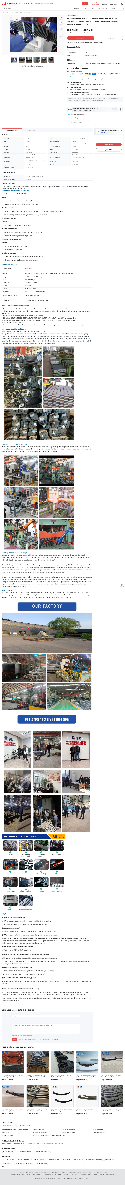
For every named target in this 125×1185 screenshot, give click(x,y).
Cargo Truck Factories (38, 1159)
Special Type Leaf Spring (68, 1129)
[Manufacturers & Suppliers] (11, 3)
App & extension (102, 9)
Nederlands (65, 1174)
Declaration (80, 1178)
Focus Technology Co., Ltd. (51, 1178)
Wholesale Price (65, 1172)
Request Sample (98, 42)
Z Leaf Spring (66, 1159)
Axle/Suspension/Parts (38, 1129)
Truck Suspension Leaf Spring (94, 1159)
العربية (71, 1174)
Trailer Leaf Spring (6, 1132)
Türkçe (95, 1174)
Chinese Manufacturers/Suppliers (42, 1172)
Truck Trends (29, 1163)
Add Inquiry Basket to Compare (33, 66)
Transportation (9, 12)
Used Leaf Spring (78, 1159)
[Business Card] (121, 137)
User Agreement (72, 1178)
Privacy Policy (88, 1178)
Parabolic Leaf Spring (7, 1135)
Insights (105, 1172)
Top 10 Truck (18, 1163)
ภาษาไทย (90, 1174)
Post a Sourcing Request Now (49, 1039)
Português (34, 1174)
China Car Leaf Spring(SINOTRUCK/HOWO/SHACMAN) (46, 1135)
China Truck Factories (8, 1159)
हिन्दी (85, 1174)
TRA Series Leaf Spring (99, 1132)
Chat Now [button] (111, 38)
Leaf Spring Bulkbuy (41, 1163)
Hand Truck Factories (23, 1159)
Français (40, 1174)
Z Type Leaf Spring (98, 1129)
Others (64, 1135)
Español (28, 1174)
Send (14, 1039)
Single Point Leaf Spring (68, 1132)
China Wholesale (55, 1172)
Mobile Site (99, 1172)
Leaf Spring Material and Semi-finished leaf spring (15, 1129)
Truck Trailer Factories (54, 1159)
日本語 (81, 1174)
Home (3, 12)
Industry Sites (73, 1172)
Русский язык (47, 1174)
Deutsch (59, 1174)
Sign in (121, 4)
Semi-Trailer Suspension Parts (42, 1151)
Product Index (92, 1172)
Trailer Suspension (27, 12)
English (22, 1174)
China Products (29, 1172)
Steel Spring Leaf (7, 1163)
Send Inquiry (81, 38)
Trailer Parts (18, 12)
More (3, 1166)
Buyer (84, 9)
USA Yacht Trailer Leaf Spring (39, 1132)
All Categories (7, 9)
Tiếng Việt (101, 1174)
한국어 (76, 1174)
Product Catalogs (25, 1125)
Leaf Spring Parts (109, 1159)
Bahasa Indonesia (110, 1174)
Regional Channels (82, 1172)
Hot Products (21, 1172)
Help (93, 9)
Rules (122, 9)
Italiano (54, 1174)
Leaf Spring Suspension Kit (24, 1151)
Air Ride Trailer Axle (8, 1151)
